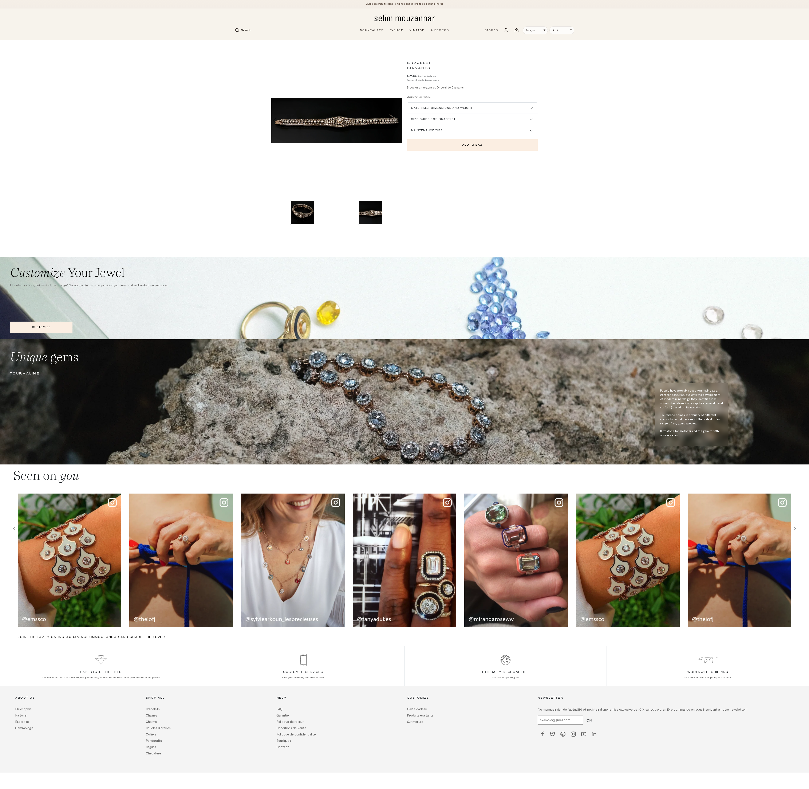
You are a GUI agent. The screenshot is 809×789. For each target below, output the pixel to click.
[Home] (404, 18)
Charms (151, 721)
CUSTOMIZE (41, 327)
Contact (282, 747)
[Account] (506, 30)
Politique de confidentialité (296, 734)
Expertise (22, 721)
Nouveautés (372, 30)
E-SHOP (396, 30)
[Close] (273, 45)
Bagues (151, 747)
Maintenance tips (427, 130)
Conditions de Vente (291, 728)
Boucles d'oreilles (158, 728)
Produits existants (420, 715)
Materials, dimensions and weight (442, 108)
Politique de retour (290, 721)
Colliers (151, 734)
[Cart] (516, 30)
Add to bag (472, 145)
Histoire (21, 715)
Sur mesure (415, 721)
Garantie (282, 715)
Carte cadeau (417, 709)
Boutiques (283, 740)
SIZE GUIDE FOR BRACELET (433, 119)
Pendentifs (154, 740)
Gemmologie (24, 728)
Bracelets (153, 709)
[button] (274, 120)
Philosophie (23, 709)
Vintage (417, 30)
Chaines (151, 715)
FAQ (279, 709)
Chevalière (153, 753)
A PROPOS (440, 30)
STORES (491, 30)
